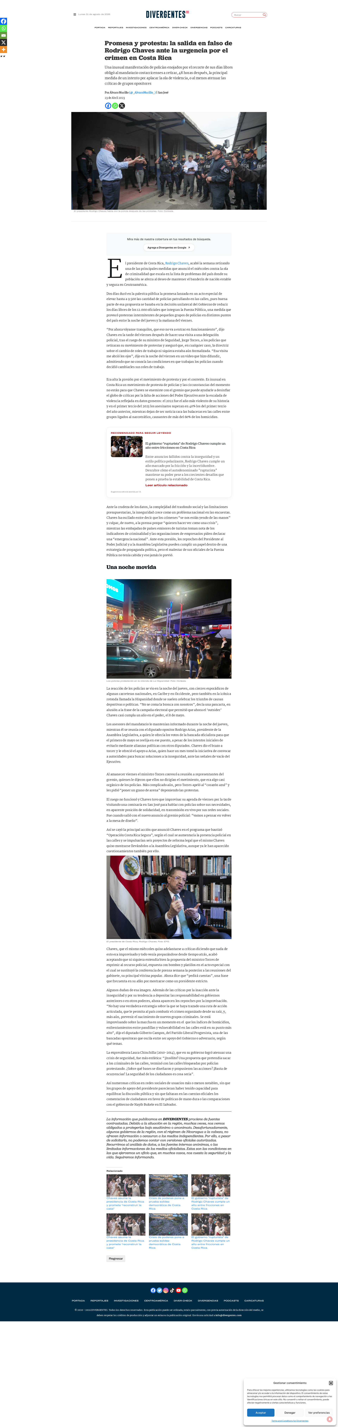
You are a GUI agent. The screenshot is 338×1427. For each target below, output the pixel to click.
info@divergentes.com (228, 1315)
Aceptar (261, 1412)
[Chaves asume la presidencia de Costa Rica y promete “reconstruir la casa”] (126, 1185)
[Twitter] (159, 1290)
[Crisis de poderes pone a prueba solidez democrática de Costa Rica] (168, 1185)
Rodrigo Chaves (177, 263)
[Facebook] (3, 21)
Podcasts (216, 28)
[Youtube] (178, 1290)
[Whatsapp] (3, 28)
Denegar (289, 1412)
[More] (3, 49)
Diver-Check (180, 28)
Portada (100, 28)
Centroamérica (159, 28)
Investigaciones (136, 28)
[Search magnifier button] (264, 14)
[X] (3, 42)
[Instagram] (166, 1290)
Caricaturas (233, 28)
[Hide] (1, 56)
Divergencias (198, 28)
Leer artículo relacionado (166, 485)
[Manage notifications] (330, 1419)
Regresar (116, 1258)
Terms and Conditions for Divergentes (289, 1420)
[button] (331, 1383)
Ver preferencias (319, 1412)
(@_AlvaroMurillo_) (142, 93)
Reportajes (115, 28)
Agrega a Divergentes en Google (167, 247)
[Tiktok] (172, 1290)
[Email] (3, 35)
